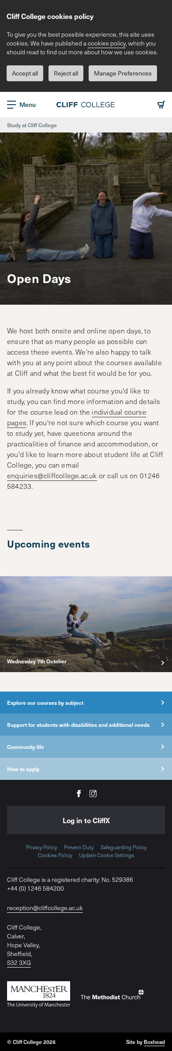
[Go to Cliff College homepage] (85, 104)
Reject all (66, 73)
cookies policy (107, 43)
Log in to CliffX (86, 820)
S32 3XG (19, 962)
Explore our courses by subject (45, 703)
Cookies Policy (55, 855)
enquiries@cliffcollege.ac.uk (52, 475)
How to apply (23, 769)
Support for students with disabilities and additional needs (78, 725)
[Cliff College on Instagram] (93, 793)
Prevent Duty (78, 847)
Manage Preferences (123, 73)
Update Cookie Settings (106, 855)
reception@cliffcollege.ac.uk (45, 907)
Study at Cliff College (32, 125)
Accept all (25, 73)
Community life (25, 747)
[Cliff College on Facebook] (78, 793)
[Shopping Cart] (161, 105)
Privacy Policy (41, 847)
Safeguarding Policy (123, 847)
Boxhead (154, 1042)
